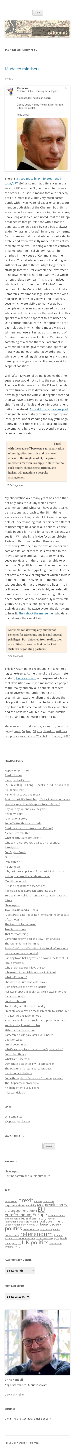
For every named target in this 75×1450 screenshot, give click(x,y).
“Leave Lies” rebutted (17, 833)
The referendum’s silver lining (22, 943)
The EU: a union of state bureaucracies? (28, 1068)
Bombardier (11, 1201)
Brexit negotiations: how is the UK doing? (29, 828)
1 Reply (9, 78)
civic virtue (48, 1201)
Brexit (37, 726)
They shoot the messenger (36, 613)
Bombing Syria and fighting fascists (25, 987)
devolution (54, 1204)
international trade (15, 1221)
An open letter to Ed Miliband (22, 1088)
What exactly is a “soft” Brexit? (23, 838)
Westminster (27, 736)
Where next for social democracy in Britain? (30, 972)
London (9, 1224)
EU (44, 726)
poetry (56, 1224)
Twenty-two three (15, 929)
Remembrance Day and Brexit (22, 794)
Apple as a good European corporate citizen (30, 890)
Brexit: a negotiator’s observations (25, 886)
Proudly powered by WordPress (22, 1442)
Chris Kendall (14, 1380)
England (26, 731)
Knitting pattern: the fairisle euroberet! (27, 876)
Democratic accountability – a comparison (30, 1063)
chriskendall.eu (14, 1116)
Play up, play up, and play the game (26, 809)
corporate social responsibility (20, 1205)
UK (19, 1243)
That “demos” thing (16, 934)
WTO (17, 1246)
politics (61, 726)
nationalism (20, 1224)
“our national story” (16, 818)
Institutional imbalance (18, 1073)
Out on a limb (13, 857)
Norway (31, 1224)
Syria (56, 1238)
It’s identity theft (14, 789)
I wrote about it (26, 678)
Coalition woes (13, 1039)
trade (63, 1238)
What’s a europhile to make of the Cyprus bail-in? (34, 1049)
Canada (38, 1201)
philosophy (43, 1224)
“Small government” (17, 1044)
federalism (28, 1218)
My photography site (17, 1121)
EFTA (7, 1210)
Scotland (58, 1235)
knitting (34, 1221)
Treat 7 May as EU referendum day (25, 1006)
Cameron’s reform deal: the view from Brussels (32, 938)
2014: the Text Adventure (20, 1030)
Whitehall (41, 736)
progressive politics (50, 1229)
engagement (19, 1210)
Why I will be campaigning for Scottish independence (36, 871)
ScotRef (9, 1238)
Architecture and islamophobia (23, 1015)
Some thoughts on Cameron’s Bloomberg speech (34, 1078)
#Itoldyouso (12, 847)
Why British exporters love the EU (25, 967)
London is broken (15, 1001)
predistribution (31, 1229)
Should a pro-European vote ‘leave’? (26, 982)
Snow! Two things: (15, 1054)
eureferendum (18, 1214)
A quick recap (13, 866)
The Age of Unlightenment (20, 924)
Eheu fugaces (12, 905)
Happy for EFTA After (17, 770)
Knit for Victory (14, 814)
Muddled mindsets (22, 68)
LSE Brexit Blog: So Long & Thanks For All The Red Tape (37, 785)
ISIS (27, 1221)
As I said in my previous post (49, 409)
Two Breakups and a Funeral (21, 910)
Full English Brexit (15, 852)
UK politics (35, 1242)
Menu (38, 12)
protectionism (12, 1235)
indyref (51, 1218)
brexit (17, 731)
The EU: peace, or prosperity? (22, 1083)
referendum (36, 1234)
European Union (56, 1215)
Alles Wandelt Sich (15, 1092)
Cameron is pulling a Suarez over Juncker (29, 1035)
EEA (66, 1205)
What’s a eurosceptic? (17, 1059)
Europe (51, 726)
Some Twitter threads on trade (23, 823)
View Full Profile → (16, 1394)
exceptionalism (46, 731)
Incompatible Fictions (17, 780)
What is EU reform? (16, 977)
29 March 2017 (13, 862)
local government (51, 1221)
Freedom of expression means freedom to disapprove (37, 1011)
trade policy (11, 1243)
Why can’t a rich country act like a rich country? (32, 842)
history (41, 1218)
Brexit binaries (13, 775)
